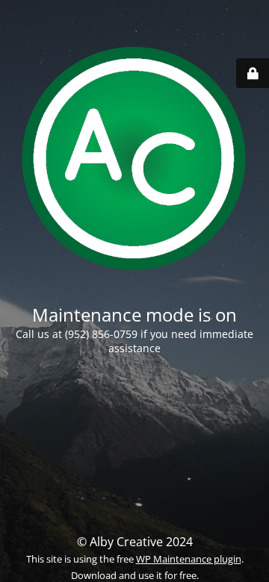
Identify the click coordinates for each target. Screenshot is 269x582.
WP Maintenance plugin (188, 559)
